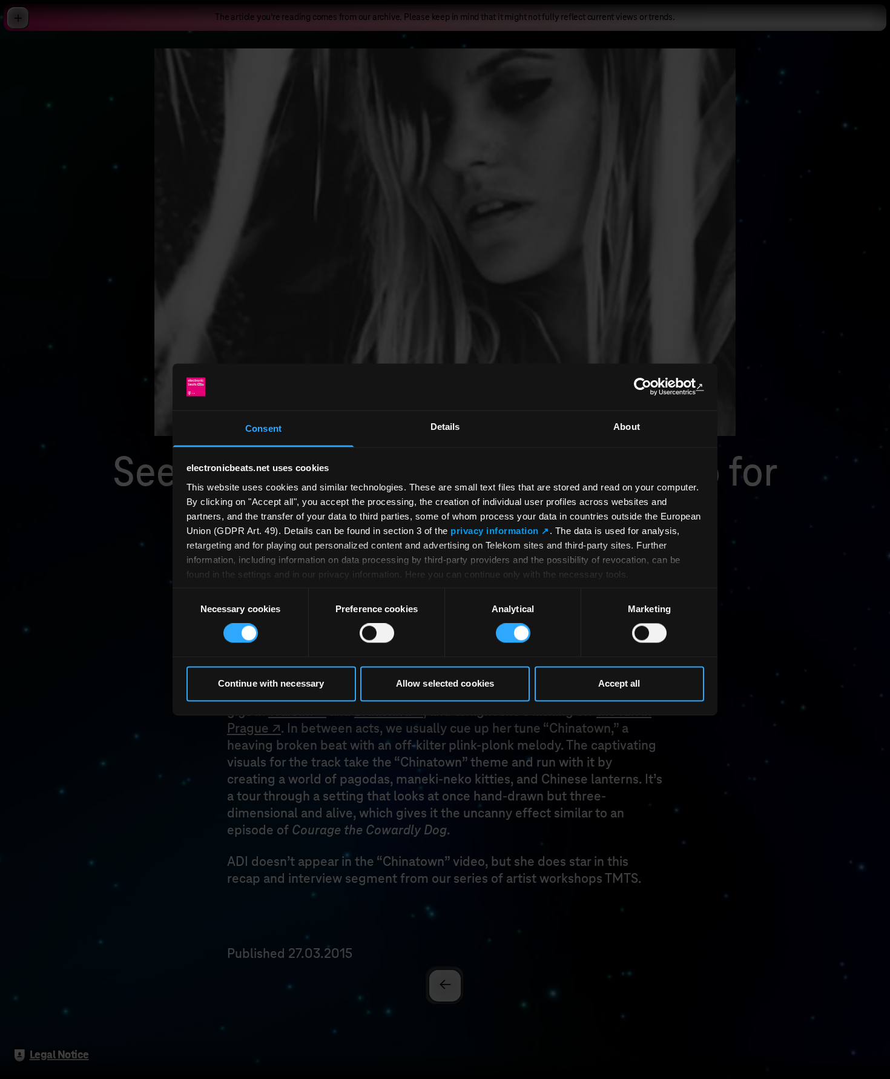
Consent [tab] (263, 428)
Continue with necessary (271, 683)
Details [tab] (445, 426)
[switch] (377, 633)
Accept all (619, 683)
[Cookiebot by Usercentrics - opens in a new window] (651, 387)
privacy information (494, 531)
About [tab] (626, 426)
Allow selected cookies (445, 683)
